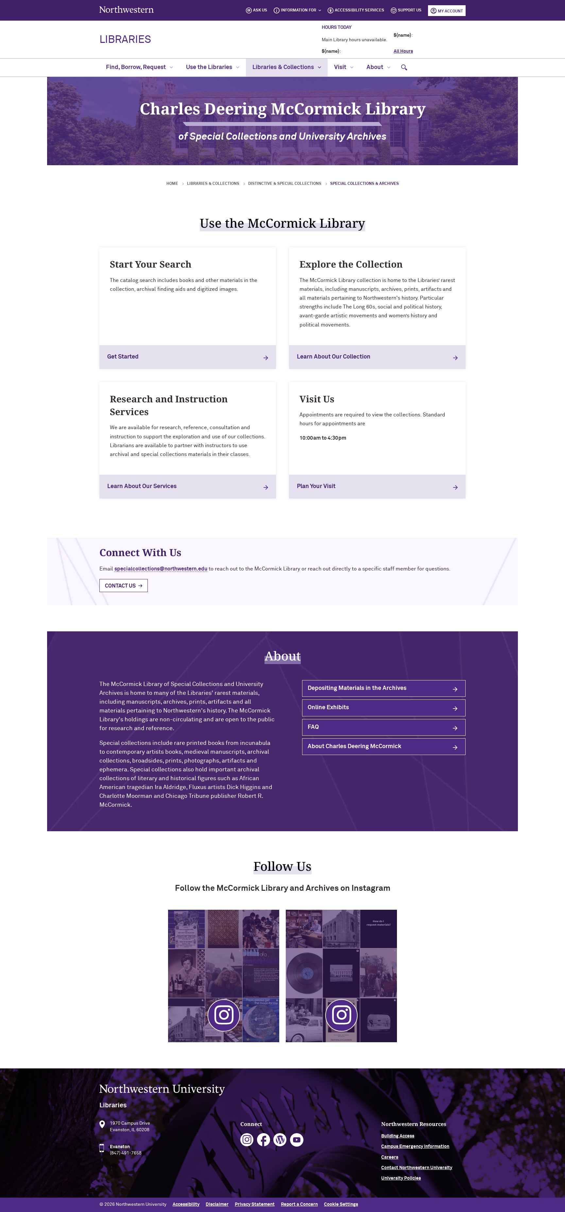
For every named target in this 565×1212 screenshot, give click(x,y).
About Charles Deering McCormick (354, 746)
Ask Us (260, 10)
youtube (296, 1140)
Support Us (409, 10)
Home (172, 184)
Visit (341, 67)
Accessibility (186, 1204)
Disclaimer (217, 1204)
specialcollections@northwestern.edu (160, 568)
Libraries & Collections (283, 67)
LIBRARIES (125, 40)
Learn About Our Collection (333, 357)
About (376, 67)
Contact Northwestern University (416, 1168)
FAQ (313, 727)
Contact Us (120, 585)
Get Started (123, 357)
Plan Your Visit (316, 486)
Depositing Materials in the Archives (357, 688)
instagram (247, 1140)
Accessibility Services (359, 10)
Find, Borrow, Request (136, 67)
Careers (389, 1157)
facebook (263, 1140)
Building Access (397, 1136)
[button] (404, 68)
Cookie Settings (341, 1204)
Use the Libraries (209, 67)
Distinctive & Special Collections (284, 184)
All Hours (403, 51)
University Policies (401, 1178)
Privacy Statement (255, 1204)
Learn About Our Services (142, 486)
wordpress (280, 1140)
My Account (450, 11)
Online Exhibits (328, 708)
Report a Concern (299, 1204)
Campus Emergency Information (415, 1146)
